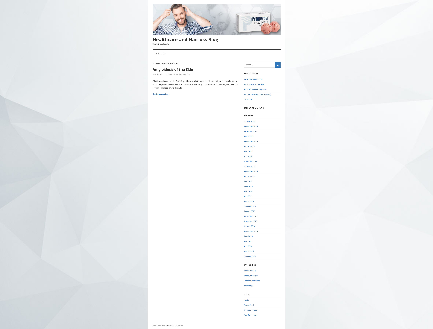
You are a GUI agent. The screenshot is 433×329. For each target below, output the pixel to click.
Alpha (169, 74)
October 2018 (249, 226)
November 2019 (250, 161)
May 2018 (248, 241)
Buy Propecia (159, 53)
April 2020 (248, 156)
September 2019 (251, 171)
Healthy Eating (250, 271)
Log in (246, 300)
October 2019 (249, 166)
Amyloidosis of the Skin (173, 69)
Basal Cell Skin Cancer (253, 79)
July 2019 (248, 181)
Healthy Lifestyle (251, 276)
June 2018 (248, 236)
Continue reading (160, 94)
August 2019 (249, 176)
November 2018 (250, 221)
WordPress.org (250, 315)
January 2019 (249, 211)
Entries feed (249, 305)
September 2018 (251, 231)
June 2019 (248, 186)
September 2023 (251, 126)
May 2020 (248, 151)
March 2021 (249, 136)
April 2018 (248, 246)
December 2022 (250, 131)
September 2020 (251, 141)
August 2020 (249, 146)
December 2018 (250, 216)
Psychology (248, 286)
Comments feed (250, 310)
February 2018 (250, 256)
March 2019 (249, 201)
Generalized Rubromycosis (255, 89)
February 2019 (250, 206)
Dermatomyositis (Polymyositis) (257, 94)
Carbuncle (248, 99)
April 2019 (248, 196)
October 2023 (249, 121)
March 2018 (249, 251)
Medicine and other (183, 74)
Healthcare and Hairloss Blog (185, 39)
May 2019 (248, 191)
